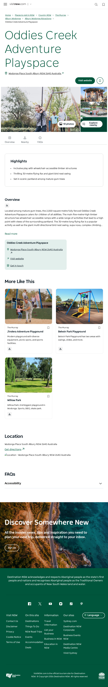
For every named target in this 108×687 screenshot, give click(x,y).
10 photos (68, 124)
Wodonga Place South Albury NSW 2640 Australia (35, 73)
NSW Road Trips (33, 632)
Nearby (25, 142)
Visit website (85, 80)
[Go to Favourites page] (103, 4)
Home (8, 15)
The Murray (60, 15)
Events (28, 637)
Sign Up (12, 548)
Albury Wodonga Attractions (38, 19)
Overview (10, 142)
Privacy (10, 632)
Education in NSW (51, 646)
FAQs (40, 142)
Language (93, 615)
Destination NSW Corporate (72, 628)
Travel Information (50, 623)
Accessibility (13, 483)
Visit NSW (11, 615)
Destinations (32, 621)
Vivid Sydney (70, 653)
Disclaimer (12, 626)
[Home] (18, 4)
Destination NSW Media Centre (72, 646)
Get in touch (16, 266)
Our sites (68, 615)
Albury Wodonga (13, 19)
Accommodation (34, 642)
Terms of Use (13, 642)
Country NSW (45, 15)
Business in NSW (53, 639)
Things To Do (32, 626)
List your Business (49, 632)
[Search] (96, 5)
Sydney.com (70, 621)
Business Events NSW (71, 637)
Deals (28, 647)
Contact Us (12, 621)
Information (51, 615)
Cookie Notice (13, 637)
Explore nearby (93, 124)
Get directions (13, 449)
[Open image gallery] (40, 131)
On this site (32, 615)
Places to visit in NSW (24, 15)
